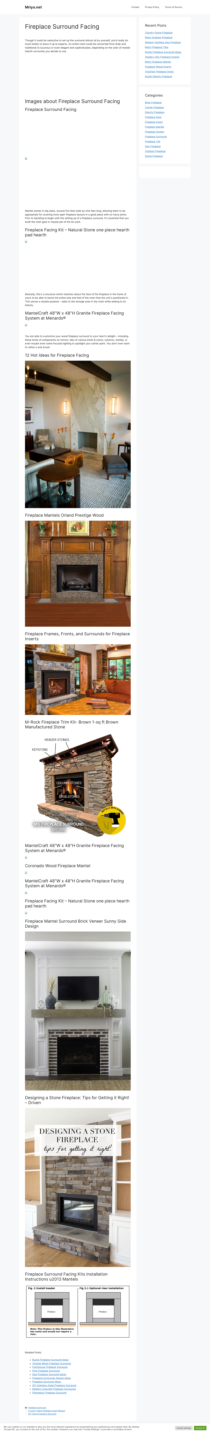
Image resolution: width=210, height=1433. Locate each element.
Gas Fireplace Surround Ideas (49, 1374)
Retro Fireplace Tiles (156, 47)
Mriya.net (33, 7)
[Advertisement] (78, 77)
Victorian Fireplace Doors (159, 71)
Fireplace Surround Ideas (46, 1381)
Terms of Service (173, 7)
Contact (135, 7)
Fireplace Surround (37, 1407)
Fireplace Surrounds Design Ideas (51, 1378)
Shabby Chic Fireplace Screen (162, 57)
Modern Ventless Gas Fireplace (163, 42)
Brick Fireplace (153, 102)
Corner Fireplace (154, 107)
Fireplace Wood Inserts (158, 66)
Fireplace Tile (152, 141)
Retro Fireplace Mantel (158, 61)
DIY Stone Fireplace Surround (42, 1414)
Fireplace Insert (154, 122)
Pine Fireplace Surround (46, 1370)
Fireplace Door (153, 117)
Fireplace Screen (154, 131)
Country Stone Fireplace (159, 32)
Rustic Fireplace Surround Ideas (50, 1359)
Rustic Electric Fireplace (158, 76)
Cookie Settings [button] (184, 1428)
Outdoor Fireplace (155, 151)
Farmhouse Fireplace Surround (50, 1367)
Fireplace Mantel (154, 126)
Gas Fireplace (153, 146)
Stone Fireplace (154, 156)
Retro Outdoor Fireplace (158, 37)
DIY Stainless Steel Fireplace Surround (54, 1385)
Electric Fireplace (154, 112)
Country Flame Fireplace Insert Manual (46, 1411)
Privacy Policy (152, 7)
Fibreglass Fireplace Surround (49, 1392)
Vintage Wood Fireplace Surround (51, 1363)
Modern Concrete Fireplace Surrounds (54, 1389)
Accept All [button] (200, 1428)
